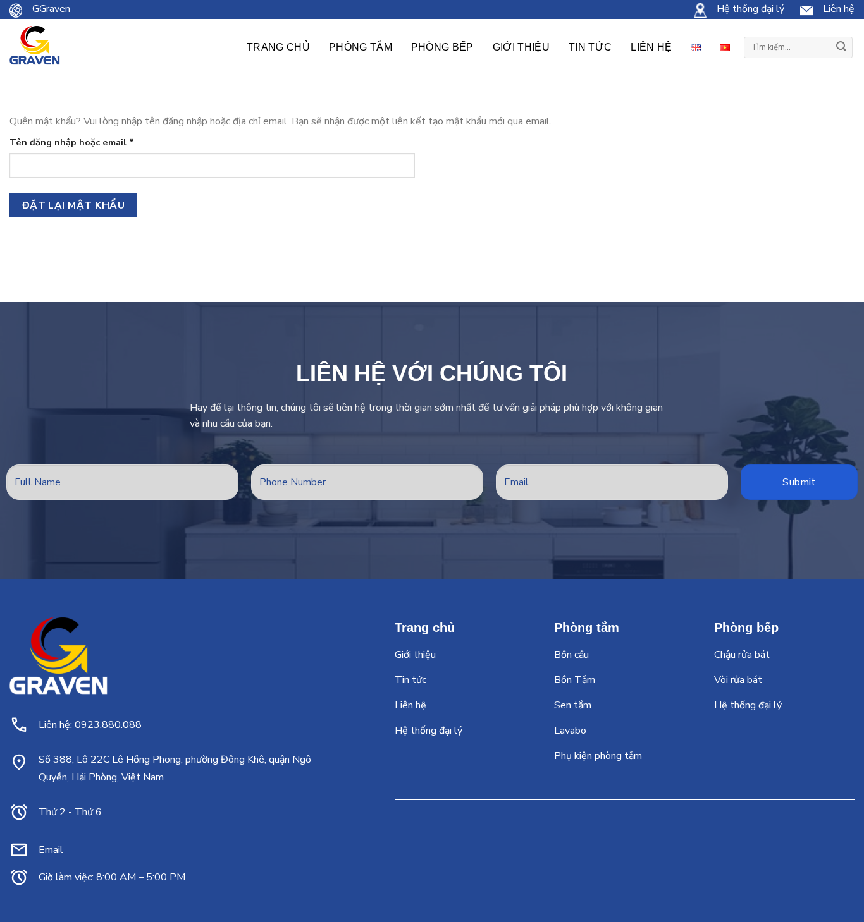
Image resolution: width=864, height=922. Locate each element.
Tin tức (590, 47)
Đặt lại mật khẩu (73, 205)
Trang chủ (278, 47)
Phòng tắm (360, 47)
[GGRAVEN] (34, 48)
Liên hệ (651, 47)
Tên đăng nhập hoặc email (81, 142)
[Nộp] (841, 47)
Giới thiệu (521, 47)
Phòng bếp (442, 47)
